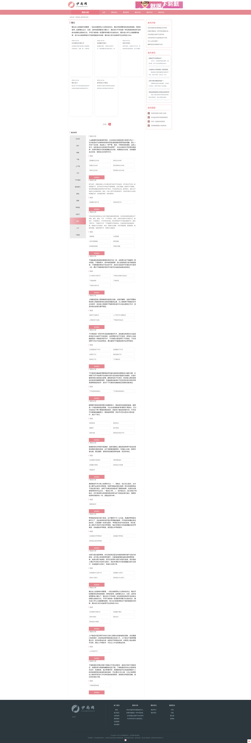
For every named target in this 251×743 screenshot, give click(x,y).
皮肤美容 (116, 716)
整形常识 (149, 12)
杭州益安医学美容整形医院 (158, 117)
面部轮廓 (83, 17)
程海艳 (172, 718)
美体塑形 (116, 724)
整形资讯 (161, 12)
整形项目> (78, 17)
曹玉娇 (172, 716)
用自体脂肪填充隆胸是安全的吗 (157, 28)
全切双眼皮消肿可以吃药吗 (156, 34)
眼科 (116, 710)
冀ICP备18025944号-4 (157, 737)
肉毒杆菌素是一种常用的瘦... (135, 713)
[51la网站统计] (125, 740)
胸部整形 (116, 718)
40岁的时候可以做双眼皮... (135, 718)
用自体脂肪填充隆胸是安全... (135, 710)
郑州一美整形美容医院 (156, 121)
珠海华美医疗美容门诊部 (157, 113)
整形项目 (114, 12)
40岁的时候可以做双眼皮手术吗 (157, 38)
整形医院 (126, 12)
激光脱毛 (116, 713)
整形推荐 (74, 132)
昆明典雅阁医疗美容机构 (157, 125)
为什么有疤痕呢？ (153, 41)
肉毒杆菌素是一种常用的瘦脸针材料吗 (159, 31)
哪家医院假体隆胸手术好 (155, 44)
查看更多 (96, 177)
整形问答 (138, 12)
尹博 (172, 710)
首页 (103, 12)
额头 (87, 17)
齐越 (172, 713)
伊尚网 (74, 717)
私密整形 (116, 721)
